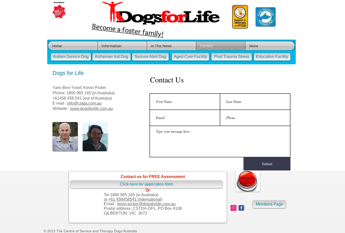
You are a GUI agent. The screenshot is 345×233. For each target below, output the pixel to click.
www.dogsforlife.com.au (91, 108)
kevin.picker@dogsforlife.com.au (146, 204)
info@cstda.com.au (84, 103)
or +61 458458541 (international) (133, 199)
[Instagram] (233, 208)
